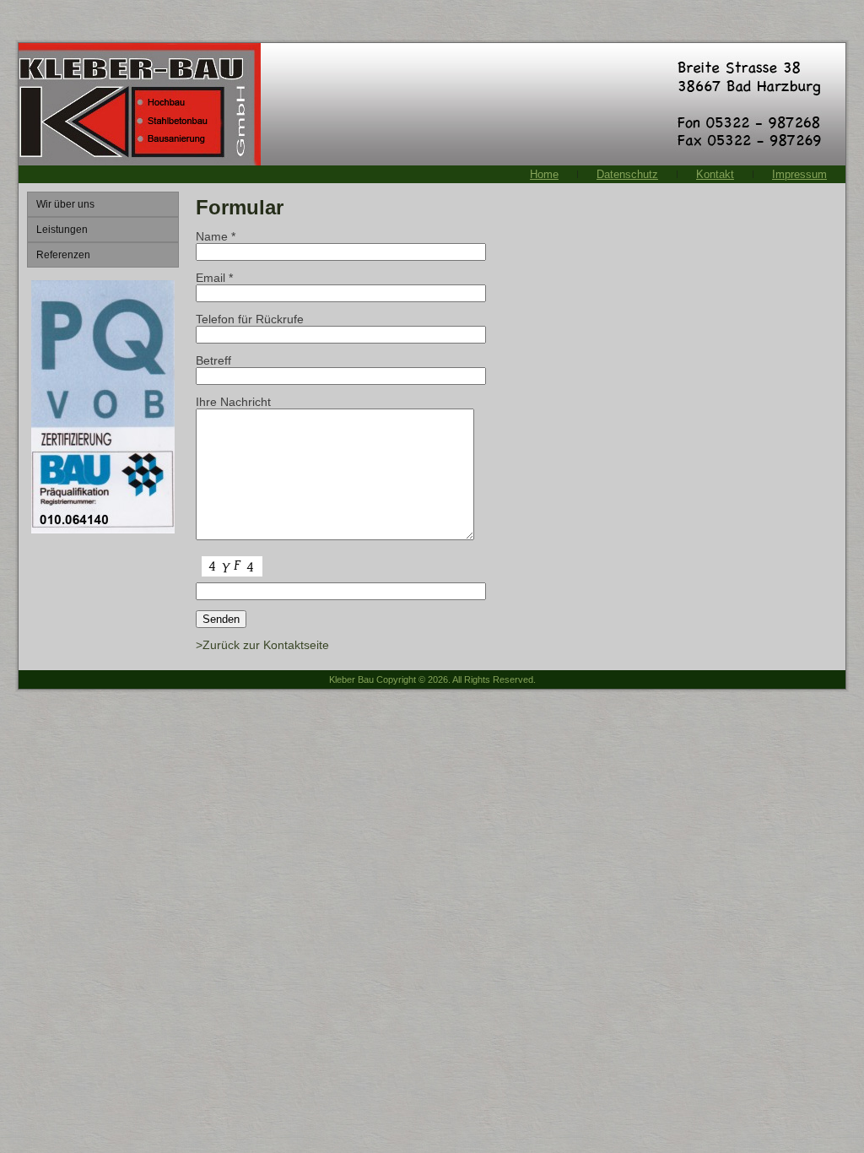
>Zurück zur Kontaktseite (262, 645)
